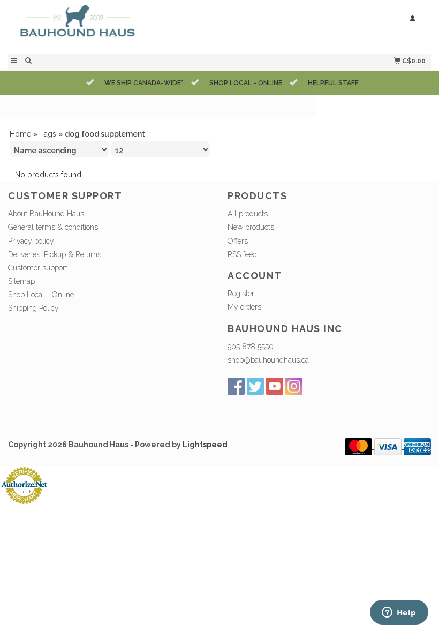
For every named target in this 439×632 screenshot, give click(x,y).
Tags (48, 134)
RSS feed (242, 254)
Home (20, 134)
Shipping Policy (33, 308)
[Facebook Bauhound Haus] (236, 386)
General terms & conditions (53, 227)
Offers (238, 241)
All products (248, 213)
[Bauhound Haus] (113, 25)
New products (251, 227)
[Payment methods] (359, 446)
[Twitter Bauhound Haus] (255, 386)
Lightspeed (205, 444)
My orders (244, 307)
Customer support (37, 268)
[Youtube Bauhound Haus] (274, 386)
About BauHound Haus (46, 213)
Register (241, 293)
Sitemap (21, 281)
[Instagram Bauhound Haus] (293, 386)
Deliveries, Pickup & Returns (54, 254)
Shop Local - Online (41, 294)
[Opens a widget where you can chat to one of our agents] (398, 613)
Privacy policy (31, 241)
